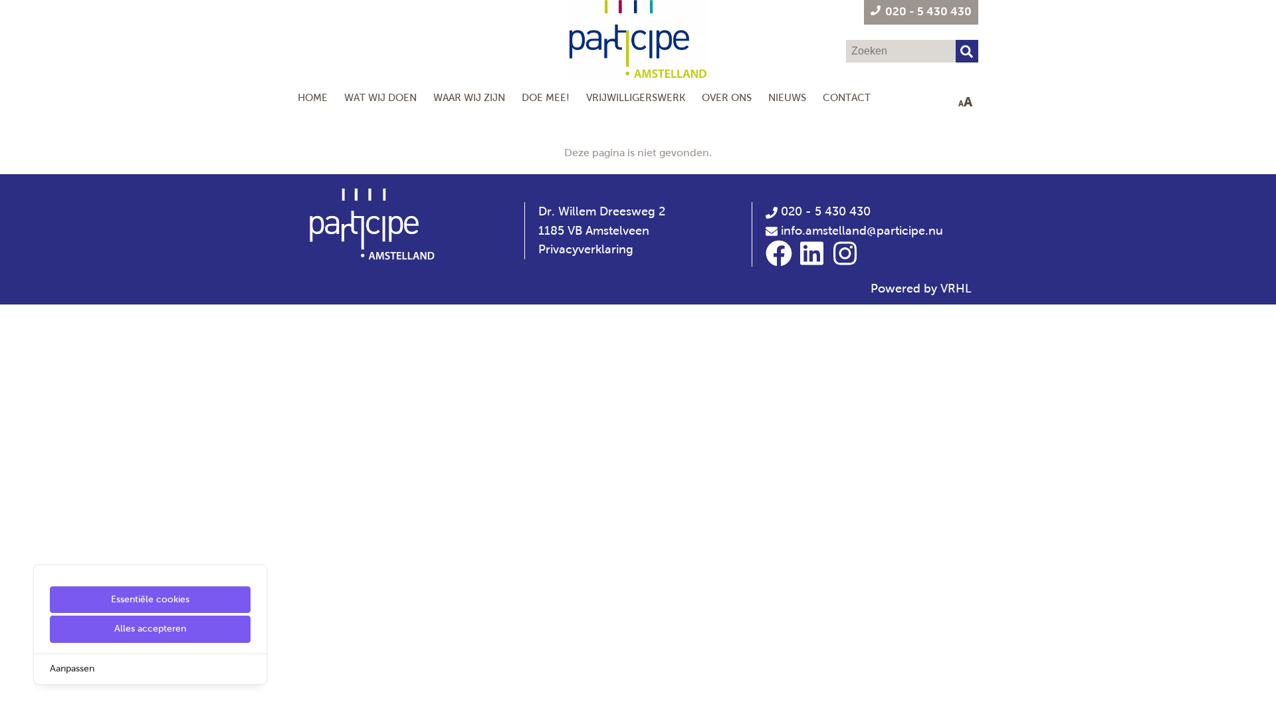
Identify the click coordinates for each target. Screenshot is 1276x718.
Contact (847, 97)
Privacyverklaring (585, 249)
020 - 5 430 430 (824, 211)
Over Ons (727, 97)
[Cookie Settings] (15, 698)
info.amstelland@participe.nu (862, 230)
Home (313, 97)
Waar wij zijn (469, 97)
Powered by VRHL (921, 288)
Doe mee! (546, 97)
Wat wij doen (380, 97)
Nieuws (787, 97)
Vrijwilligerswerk (635, 97)
